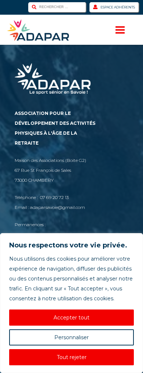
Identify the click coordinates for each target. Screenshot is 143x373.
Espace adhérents (117, 7)
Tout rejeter (72, 357)
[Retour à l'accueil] (38, 30)
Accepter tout (71, 317)
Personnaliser (71, 337)
